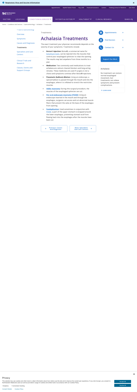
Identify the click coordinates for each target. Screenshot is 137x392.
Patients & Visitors (64, 19)
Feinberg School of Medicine (117, 7)
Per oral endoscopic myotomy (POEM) (62, 95)
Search (128, 19)
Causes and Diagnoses (26, 43)
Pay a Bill (81, 7)
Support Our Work (110, 59)
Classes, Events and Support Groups (24, 69)
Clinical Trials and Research (24, 61)
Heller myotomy (53, 89)
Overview (20, 34)
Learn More (106, 90)
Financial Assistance (93, 7)
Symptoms (21, 39)
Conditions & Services (39, 19)
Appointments (56, 7)
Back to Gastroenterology (25, 30)
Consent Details (7, 389)
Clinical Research (103, 19)
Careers (103, 7)
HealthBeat (84, 19)
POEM (48, 112)
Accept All (123, 381)
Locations (20, 19)
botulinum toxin (52, 54)
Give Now (132, 7)
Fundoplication (52, 109)
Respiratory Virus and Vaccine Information (22, 2)
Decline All (123, 385)
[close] (134, 2)
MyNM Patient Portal (69, 7)
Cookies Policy (19, 389)
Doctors (7, 19)
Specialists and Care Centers (25, 53)
